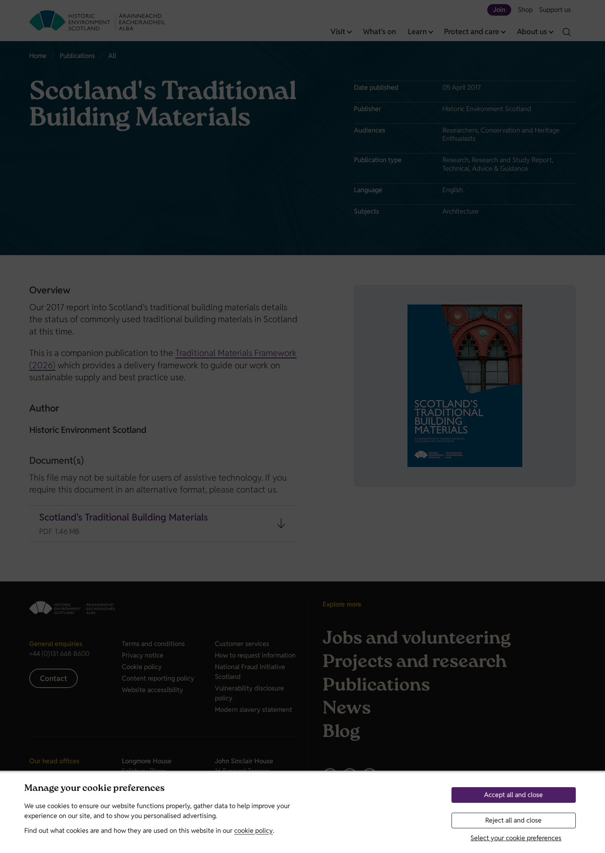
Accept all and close (513, 794)
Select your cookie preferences (515, 838)
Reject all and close (513, 820)
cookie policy (253, 830)
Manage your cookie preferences (94, 789)
